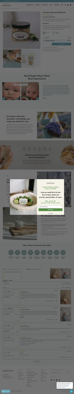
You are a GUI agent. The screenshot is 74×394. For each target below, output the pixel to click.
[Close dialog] (12, 181)
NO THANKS (50, 213)
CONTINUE (50, 209)
